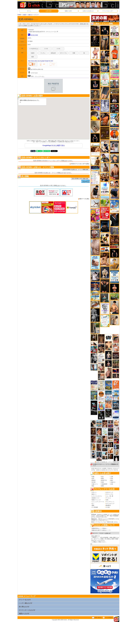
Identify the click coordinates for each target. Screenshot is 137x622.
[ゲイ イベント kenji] (114, 219)
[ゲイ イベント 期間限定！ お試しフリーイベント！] (114, 91)
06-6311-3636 (34, 35)
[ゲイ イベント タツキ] (99, 456)
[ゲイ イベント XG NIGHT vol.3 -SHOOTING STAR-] (105, 188)
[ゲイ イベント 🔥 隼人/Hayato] (105, 445)
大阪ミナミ (95, 484)
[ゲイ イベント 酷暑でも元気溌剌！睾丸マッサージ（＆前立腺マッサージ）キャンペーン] (95, 149)
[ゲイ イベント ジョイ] (105, 67)
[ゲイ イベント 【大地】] (101, 348)
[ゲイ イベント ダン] (105, 119)
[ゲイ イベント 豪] (94, 337)
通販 (93, 505)
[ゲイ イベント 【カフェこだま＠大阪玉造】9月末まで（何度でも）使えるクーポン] (114, 206)
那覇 (102, 486)
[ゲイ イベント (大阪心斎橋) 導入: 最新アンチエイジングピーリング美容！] (114, 147)
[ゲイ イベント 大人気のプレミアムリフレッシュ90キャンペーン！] (95, 108)
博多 (93, 486)
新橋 (102, 478)
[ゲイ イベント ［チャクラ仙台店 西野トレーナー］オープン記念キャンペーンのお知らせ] (114, 52)
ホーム (29, 11)
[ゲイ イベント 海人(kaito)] (95, 247)
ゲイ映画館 (95, 507)
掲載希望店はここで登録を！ (100, 528)
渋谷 (112, 478)
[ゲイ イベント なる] (116, 435)
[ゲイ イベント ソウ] (105, 297)
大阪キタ (30, 14)
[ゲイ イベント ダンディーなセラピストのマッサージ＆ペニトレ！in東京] (94, 367)
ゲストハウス (109, 494)
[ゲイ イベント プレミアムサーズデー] (116, 429)
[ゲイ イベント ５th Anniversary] (115, 415)
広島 (112, 484)
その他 (108, 507)
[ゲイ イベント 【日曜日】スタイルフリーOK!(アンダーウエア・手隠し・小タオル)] (95, 234)
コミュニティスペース (98, 501)
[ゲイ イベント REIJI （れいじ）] (116, 458)
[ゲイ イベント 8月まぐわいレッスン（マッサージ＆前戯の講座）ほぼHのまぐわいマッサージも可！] (95, 225)
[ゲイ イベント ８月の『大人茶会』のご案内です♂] (115, 363)
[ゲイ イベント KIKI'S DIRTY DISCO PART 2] (95, 215)
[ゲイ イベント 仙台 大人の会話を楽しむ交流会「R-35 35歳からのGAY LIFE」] (101, 395)
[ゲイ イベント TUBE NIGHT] (114, 276)
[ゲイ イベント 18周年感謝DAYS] (108, 393)
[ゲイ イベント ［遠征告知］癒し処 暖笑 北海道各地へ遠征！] (114, 307)
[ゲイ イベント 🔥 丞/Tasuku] (110, 437)
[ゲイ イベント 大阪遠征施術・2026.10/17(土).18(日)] (116, 423)
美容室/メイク (95, 498)
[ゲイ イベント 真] (110, 456)
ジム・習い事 (109, 496)
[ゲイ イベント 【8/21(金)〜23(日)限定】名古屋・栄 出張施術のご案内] (95, 62)
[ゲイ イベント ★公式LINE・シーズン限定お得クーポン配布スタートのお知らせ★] (114, 74)
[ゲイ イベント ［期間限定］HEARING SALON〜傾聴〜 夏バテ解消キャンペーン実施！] (105, 239)
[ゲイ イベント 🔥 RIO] (99, 439)
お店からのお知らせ (88, 11)
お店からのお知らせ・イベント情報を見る (107, 462)
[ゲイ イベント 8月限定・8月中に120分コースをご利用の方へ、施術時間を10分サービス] (105, 320)
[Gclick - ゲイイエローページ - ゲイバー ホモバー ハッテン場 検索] (30, 5)
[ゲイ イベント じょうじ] (99, 447)
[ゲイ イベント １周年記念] (105, 92)
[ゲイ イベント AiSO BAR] (108, 337)
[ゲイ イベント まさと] (93, 431)
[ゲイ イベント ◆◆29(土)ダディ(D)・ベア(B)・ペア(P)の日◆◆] (110, 444)
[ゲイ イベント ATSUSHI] (105, 200)
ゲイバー (36, 14)
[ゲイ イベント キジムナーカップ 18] (93, 395)
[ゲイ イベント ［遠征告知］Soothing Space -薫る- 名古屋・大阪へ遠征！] (93, 454)
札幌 (93, 476)
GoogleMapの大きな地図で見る (53, 145)
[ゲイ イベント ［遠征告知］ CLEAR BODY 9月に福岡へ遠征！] (105, 439)
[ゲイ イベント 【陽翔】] (105, 56)
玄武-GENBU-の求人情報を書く (80, 178)
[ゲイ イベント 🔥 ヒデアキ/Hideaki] (105, 286)
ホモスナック (109, 492)
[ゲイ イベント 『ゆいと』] (105, 272)
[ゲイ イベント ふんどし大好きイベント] (95, 94)
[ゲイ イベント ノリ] (105, 259)
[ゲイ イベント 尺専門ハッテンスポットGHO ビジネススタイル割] (116, 446)
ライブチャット (110, 501)
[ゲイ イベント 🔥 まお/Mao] (110, 422)
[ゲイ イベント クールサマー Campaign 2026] (114, 120)
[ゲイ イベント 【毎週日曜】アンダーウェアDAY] (95, 76)
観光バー (94, 494)
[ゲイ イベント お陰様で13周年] (114, 296)
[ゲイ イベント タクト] (108, 372)
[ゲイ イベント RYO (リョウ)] (114, 288)
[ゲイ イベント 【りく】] (114, 264)
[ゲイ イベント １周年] (108, 413)
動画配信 (108, 505)
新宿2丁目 (104, 480)
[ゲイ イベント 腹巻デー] (105, 105)
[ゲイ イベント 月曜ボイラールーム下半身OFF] (115, 347)
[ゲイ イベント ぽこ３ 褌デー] (105, 431)
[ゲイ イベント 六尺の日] (105, 449)
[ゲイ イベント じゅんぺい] (101, 338)
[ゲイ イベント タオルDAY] (110, 429)
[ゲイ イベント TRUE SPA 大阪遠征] (114, 41)
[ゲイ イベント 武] (114, 98)
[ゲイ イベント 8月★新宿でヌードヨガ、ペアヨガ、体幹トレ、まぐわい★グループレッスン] (95, 203)
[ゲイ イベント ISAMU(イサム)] (105, 30)
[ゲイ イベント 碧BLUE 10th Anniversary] (105, 226)
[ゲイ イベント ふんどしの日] (105, 133)
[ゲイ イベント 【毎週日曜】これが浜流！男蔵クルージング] (95, 102)
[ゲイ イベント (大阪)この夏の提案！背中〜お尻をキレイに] (95, 275)
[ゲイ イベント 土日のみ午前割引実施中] (105, 453)
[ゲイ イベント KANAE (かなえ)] (95, 137)
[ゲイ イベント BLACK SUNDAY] (95, 315)
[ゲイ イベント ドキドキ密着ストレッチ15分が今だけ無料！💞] (95, 41)
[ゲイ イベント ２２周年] (101, 405)
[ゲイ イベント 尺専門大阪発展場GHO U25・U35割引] (94, 349)
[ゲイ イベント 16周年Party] (115, 395)
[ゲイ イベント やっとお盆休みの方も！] (114, 241)
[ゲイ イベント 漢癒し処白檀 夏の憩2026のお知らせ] (114, 64)
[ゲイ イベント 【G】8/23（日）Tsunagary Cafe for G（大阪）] (105, 249)
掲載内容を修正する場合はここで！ (101, 530)
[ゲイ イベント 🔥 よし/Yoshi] (105, 457)
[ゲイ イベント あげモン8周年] (115, 385)
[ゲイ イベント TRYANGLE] (105, 308)
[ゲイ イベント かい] (95, 126)
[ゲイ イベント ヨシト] (95, 115)
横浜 (112, 480)
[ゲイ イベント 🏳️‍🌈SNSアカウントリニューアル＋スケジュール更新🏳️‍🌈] (95, 160)
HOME (19, 14)
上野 (112, 476)
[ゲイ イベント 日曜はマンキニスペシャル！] (95, 286)
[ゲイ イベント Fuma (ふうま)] (95, 84)
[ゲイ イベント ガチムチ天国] (114, 171)
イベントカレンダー (107, 11)
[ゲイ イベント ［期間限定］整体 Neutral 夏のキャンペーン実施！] (95, 191)
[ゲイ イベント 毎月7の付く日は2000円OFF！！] (110, 440)
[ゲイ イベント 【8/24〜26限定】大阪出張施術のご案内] (93, 343)
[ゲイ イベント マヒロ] (114, 158)
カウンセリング (110, 503)
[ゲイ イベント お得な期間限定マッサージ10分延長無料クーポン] (105, 146)
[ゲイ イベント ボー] (95, 328)
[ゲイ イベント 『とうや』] (108, 355)
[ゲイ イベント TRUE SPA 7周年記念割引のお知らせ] (95, 262)
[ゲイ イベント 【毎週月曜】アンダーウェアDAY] (115, 370)
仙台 (102, 476)
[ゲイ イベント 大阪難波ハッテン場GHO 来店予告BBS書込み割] (116, 441)
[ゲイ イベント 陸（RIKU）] (99, 431)
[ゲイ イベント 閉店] (101, 385)
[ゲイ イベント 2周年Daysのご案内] (101, 415)
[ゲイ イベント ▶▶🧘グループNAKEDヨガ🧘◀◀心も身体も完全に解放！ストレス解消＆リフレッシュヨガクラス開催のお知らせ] (95, 30)
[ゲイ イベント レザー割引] (114, 108)
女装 (107, 499)
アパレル (108, 498)
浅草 (93, 478)
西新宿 (93, 480)
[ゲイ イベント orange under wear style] (114, 134)
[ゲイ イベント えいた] (105, 423)
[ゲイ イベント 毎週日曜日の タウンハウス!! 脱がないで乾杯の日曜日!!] (105, 213)
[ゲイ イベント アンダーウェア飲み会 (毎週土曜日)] (114, 230)
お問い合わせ (97, 617)
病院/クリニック (96, 499)
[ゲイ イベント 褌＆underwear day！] (114, 31)
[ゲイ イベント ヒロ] (116, 452)
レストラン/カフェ (97, 496)
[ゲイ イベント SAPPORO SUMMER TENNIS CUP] (115, 405)
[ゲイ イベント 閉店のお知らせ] (93, 385)
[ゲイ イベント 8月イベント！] (95, 168)
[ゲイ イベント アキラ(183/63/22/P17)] (114, 84)
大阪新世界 (104, 484)
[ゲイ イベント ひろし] (93, 439)
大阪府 (24, 14)
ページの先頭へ (109, 617)
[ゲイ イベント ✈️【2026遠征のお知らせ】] (95, 177)
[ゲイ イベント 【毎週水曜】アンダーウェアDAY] (110, 426)
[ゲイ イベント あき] (93, 423)
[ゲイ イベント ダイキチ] (105, 157)
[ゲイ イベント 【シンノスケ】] (93, 446)
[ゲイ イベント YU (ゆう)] (108, 363)
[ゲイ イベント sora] (108, 345)
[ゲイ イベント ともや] (110, 450)
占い (93, 503)
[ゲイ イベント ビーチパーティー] (108, 385)
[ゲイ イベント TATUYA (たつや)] (114, 253)
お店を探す (49, 11)
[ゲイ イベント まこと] (114, 319)
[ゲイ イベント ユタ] (105, 167)
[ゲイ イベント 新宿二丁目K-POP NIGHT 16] (99, 423)
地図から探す (68, 11)
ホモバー (94, 492)
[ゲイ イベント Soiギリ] (115, 338)
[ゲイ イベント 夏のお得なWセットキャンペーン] (95, 295)
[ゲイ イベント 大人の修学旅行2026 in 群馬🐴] (108, 402)
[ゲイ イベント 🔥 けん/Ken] (115, 375)
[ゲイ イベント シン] (101, 367)
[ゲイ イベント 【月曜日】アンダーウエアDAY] (101, 376)
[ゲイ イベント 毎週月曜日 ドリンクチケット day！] (101, 357)
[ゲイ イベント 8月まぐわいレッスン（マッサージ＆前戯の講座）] (95, 304)
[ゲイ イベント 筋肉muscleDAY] (93, 358)
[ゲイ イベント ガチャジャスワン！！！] (115, 355)
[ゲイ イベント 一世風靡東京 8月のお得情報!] (114, 193)
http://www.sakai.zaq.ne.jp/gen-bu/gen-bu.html (40, 61)
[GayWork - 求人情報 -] (85, 181)
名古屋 (93, 482)
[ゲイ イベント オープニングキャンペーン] (95, 69)
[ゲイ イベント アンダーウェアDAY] (110, 433)
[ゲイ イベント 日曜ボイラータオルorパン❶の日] (105, 177)
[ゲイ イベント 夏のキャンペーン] (105, 79)
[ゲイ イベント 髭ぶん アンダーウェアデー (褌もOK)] (95, 53)
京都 (102, 482)
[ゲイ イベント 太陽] (105, 42)
